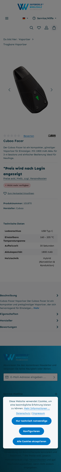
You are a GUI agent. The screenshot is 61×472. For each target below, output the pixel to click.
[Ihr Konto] (46, 27)
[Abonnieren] (54, 377)
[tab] (29, 301)
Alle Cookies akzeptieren (31, 441)
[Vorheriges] (9, 89)
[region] (30, 90)
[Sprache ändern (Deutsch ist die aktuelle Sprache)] (25, 18)
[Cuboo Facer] (30, 90)
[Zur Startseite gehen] (30, 6)
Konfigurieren (31, 431)
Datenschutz (23, 413)
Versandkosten (37, 459)
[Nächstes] (51, 89)
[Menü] (6, 18)
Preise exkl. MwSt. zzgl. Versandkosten (25, 178)
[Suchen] (31, 27)
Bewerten (29, 135)
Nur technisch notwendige (31, 420)
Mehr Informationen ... (37, 408)
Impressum (38, 413)
